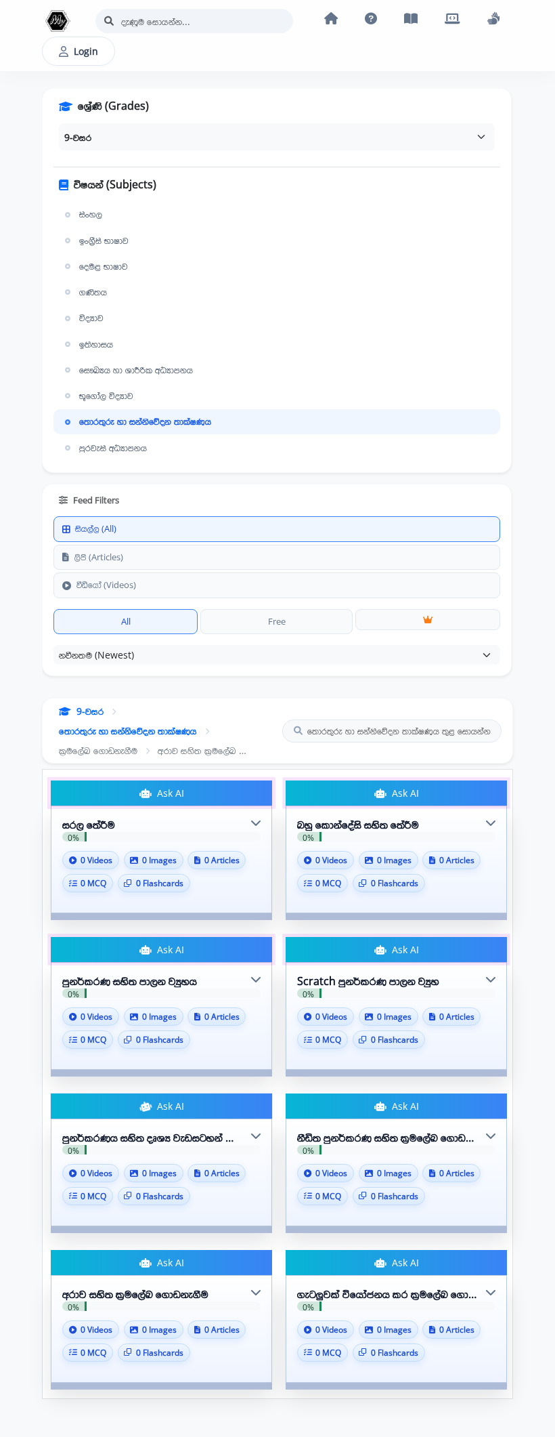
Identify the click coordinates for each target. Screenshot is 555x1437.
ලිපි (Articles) (98, 557)
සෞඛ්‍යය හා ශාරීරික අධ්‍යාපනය (136, 370)
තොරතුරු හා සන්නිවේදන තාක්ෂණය (145, 421)
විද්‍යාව (91, 318)
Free (277, 621)
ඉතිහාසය (96, 344)
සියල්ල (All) (95, 528)
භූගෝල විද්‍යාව (106, 396)
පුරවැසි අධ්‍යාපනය (113, 448)
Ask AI (169, 793)
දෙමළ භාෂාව (103, 266)
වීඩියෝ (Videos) (106, 585)
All (126, 621)
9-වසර (90, 711)
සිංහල (90, 214)
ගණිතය (93, 292)
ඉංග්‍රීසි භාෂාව (104, 240)
